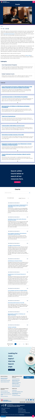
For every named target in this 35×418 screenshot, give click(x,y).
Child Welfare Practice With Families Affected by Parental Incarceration (17, 219)
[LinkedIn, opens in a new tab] (33, 400)
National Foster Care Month (5, 380)
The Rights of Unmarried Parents (14, 245)
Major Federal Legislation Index (17, 391)
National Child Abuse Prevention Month (4, 378)
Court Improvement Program (9, 33)
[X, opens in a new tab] (28, 400)
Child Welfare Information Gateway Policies (16, 393)
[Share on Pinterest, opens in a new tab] (8, 29)
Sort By (20, 198)
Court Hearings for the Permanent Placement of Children (17, 275)
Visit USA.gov (21, 414)
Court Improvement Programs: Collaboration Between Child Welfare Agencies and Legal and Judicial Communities (18, 206)
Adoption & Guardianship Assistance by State (16, 383)
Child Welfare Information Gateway (13, 406)
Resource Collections (4, 396)
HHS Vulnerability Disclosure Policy (24, 412)
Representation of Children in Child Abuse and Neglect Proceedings (16, 314)
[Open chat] (33, 416)
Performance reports (21, 409)
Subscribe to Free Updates (27, 377)
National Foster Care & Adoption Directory (16, 381)
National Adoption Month (5, 381)
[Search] (30, 193)
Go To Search (11, 369)
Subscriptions (14, 390)
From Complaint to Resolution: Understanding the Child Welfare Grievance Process (17, 234)
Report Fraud (20, 408)
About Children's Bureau (5, 408)
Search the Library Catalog (5, 392)
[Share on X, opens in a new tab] (4, 29)
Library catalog (28, 55)
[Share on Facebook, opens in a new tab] (3, 29)
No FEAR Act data (4, 412)
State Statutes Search (16, 378)
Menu (33, 2)
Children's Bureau (19, 405)
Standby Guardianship (12, 327)
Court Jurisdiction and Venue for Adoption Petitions (17, 290)
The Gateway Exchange (16, 395)
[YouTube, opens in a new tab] (31, 400)
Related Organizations (16, 386)
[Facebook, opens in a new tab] (26, 400)
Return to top (3, 416)
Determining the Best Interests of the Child (16, 302)
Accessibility (3, 409)
